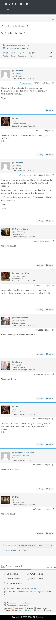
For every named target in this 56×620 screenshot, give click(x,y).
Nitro (18, 48)
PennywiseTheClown (24, 453)
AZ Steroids (38, 617)
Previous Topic (10, 550)
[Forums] (2, 26)
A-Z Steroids (17, 4)
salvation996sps (22, 273)
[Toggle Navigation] (8, 10)
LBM (16, 118)
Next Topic (23, 550)
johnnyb (18, 362)
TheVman (18, 71)
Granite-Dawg (21, 229)
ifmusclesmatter (32, 588)
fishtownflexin (21, 318)
